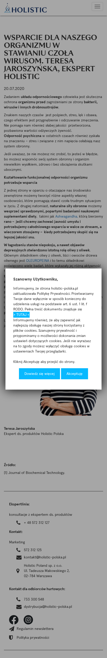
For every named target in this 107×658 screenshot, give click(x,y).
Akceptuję (74, 374)
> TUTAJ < (21, 315)
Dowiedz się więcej (39, 374)
